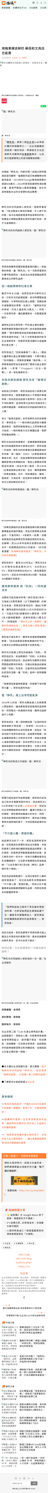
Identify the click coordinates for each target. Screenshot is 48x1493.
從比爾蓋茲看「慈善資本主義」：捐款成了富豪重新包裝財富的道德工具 (33, 1394)
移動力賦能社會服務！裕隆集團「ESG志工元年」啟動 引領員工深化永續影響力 (33, 1434)
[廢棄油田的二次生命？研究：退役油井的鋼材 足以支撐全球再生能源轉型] (10, 1331)
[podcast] (37, 3)
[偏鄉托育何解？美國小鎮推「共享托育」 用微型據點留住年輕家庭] (10, 1344)
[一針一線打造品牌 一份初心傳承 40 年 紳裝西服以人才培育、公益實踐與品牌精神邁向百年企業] (10, 1462)
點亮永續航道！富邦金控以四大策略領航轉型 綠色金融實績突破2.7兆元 (33, 1420)
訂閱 (34, 1483)
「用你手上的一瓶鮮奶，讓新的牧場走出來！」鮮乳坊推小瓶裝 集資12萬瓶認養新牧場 (24, 625)
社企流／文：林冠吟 (19, 58)
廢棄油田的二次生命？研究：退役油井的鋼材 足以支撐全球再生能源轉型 (32, 1330)
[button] (45, 3)
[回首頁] (9, 3)
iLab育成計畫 (29, 805)
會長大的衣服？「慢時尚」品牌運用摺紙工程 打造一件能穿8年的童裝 (33, 1359)
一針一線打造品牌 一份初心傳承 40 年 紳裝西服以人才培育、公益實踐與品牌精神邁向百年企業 (33, 1460)
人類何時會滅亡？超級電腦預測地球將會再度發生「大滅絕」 (25, 1232)
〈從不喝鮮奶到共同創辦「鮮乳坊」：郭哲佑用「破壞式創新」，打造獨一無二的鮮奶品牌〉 (24, 1070)
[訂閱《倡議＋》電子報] (24, 1180)
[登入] (41, 3)
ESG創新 (33, 7)
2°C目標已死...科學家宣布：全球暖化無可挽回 (25, 1224)
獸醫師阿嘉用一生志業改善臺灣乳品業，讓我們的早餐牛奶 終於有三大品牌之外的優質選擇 (24, 1123)
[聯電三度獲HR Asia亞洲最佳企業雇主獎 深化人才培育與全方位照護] (10, 1448)
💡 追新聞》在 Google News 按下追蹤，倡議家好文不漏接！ (25, 1216)
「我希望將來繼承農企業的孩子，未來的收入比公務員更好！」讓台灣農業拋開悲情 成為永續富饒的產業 (24, 1138)
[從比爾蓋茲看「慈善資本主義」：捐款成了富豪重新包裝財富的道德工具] (10, 1395)
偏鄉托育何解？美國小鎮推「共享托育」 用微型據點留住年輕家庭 (33, 1343)
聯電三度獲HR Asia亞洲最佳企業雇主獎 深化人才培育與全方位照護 (33, 1447)
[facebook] (33, 3)
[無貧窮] (4, 101)
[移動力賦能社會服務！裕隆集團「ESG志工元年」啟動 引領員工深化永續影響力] (10, 1435)
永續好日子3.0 (20, 7)
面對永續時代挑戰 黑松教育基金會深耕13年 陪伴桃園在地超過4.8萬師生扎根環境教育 (33, 1407)
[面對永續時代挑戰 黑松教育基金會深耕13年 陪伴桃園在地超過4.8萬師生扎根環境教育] (10, 1408)
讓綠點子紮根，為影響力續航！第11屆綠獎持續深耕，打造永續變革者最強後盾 (33, 1372)
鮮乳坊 (7, 1247)
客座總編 (6, 7)
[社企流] (24, 1260)
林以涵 (31, 1243)
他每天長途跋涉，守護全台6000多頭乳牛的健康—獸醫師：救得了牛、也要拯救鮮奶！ (24, 1107)
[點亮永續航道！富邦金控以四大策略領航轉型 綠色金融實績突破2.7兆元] (10, 1421)
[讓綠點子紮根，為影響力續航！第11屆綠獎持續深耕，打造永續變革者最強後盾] (10, 1373)
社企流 (30, 1081)
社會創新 (19, 1243)
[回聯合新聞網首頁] (3, 3)
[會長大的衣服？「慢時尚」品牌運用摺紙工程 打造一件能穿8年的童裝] (10, 1360)
